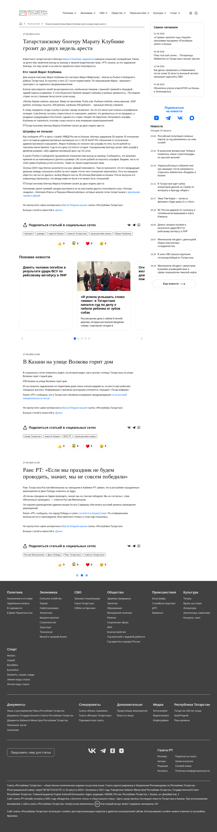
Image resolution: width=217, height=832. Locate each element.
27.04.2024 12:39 (31, 463)
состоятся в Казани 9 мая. (93, 513)
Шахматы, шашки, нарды (21, 674)
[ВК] (180, 118)
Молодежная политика (119, 613)
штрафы (41, 233)
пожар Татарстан (32, 436)
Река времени (182, 720)
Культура (158, 13)
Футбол (11, 655)
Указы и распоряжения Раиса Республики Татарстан (36, 711)
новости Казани (56, 233)
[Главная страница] (33, 13)
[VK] (92, 751)
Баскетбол (12, 670)
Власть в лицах (125, 715)
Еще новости (171, 283)
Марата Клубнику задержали (78, 59)
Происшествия (138, 13)
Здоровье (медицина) (119, 598)
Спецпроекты (90, 704)
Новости (157, 126)
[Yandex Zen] (121, 751)
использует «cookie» (60, 811)
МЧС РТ (67, 436)
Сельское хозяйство (51, 598)
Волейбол (12, 665)
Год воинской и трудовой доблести (126, 637)
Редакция (163, 766)
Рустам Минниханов (34, 554)
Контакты (163, 771)
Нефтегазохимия (49, 608)
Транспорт (45, 627)
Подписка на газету (185, 756)
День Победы (54, 554)
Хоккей (11, 660)
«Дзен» (59, 210)
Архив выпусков (184, 761)
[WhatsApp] (139, 225)
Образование (114, 608)
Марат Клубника (123, 233)
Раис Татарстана (73, 554)
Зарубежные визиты (18, 603)
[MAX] (192, 118)
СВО (102, 13)
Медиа (158, 704)
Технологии (46, 632)
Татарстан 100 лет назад (187, 711)
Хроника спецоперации (87, 598)
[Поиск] (196, 13)
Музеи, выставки (192, 603)
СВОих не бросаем (84, 608)
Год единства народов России (123, 641)
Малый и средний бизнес (53, 637)
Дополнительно (129, 704)
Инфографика (161, 720)
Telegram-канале (78, 205)
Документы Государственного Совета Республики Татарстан (40, 715)
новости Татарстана (77, 233)
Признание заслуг (17, 725)
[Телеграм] (168, 118)
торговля (28, 233)
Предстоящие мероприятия (132, 711)
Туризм (44, 603)
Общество (117, 13)
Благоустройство (116, 632)
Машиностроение (49, 617)
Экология (112, 603)
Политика (68, 13)
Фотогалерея (160, 711)
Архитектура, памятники (196, 613)
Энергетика (46, 613)
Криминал (157, 613)
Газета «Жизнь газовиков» (93, 711)
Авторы (162, 761)
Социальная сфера (117, 622)
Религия (111, 617)
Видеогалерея (161, 715)
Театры (187, 598)
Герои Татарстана (84, 603)
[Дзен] (156, 118)
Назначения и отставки (19, 598)
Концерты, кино (191, 617)
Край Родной (181, 715)
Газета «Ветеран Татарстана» (95, 715)
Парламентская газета (91, 720)
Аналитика (13, 730)
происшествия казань (101, 233)
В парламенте (14, 608)
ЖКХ (109, 627)
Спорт (173, 13)
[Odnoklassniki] (112, 751)
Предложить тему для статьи (31, 752)
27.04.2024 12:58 (31, 354)
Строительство (48, 622)
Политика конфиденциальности (192, 771)
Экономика (86, 13)
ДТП (154, 608)
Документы (16, 704)
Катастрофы (159, 598)
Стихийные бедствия (163, 603)
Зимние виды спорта (18, 679)
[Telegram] (134, 225)
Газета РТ (165, 750)
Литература (189, 608)
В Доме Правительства (19, 613)
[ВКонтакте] (129, 225)
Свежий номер (183, 766)
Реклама (162, 756)
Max (64, 205)
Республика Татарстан (192, 704)
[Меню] (190, 13)
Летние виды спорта (18, 684)
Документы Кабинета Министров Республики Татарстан (37, 720)
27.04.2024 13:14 (31, 34)
